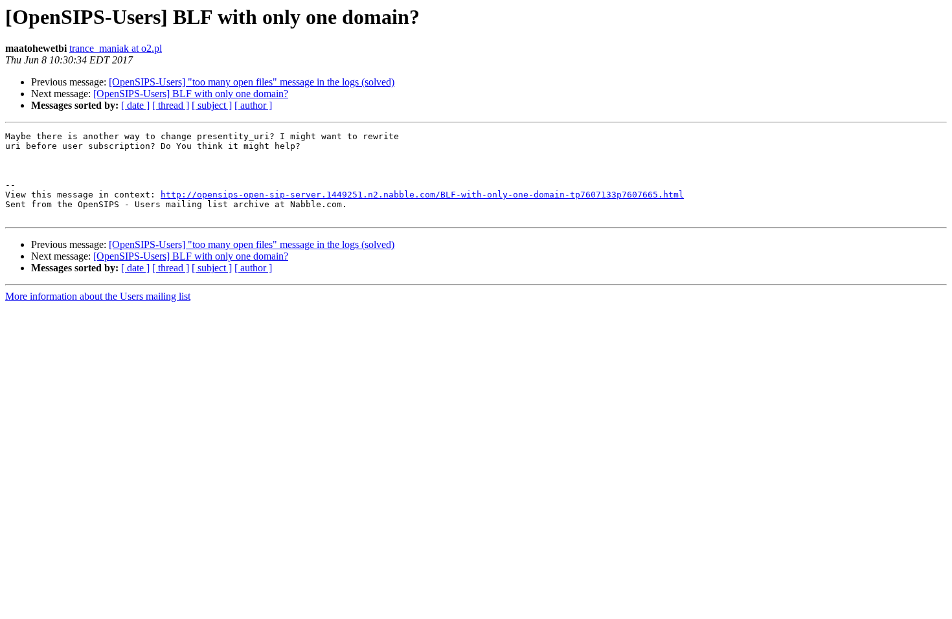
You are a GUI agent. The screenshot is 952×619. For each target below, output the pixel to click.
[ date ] (135, 105)
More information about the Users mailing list (97, 296)
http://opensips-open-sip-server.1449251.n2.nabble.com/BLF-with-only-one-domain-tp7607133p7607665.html (422, 194)
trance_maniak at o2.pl (115, 48)
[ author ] (253, 105)
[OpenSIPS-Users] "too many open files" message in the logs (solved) (251, 81)
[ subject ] (212, 105)
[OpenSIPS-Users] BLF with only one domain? (190, 93)
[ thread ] (170, 105)
